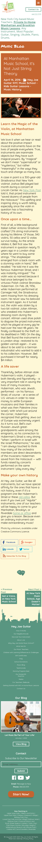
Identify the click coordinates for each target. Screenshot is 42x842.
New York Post (32, 190)
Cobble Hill (11, 829)
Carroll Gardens (21, 829)
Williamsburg (10, 827)
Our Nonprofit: (21, 674)
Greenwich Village (30, 815)
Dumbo (18, 825)
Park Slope (10, 825)
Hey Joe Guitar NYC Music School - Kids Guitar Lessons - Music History (21, 84)
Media (21, 679)
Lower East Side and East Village (15, 819)
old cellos (24, 497)
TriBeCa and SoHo (27, 813)
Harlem (24, 823)
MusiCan (21, 676)
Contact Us (33, 9)
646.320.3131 (36, 14)
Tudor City (32, 823)
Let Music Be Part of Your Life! (19, 735)
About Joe (21, 640)
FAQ (21, 659)
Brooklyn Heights (28, 825)
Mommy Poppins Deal (21, 671)
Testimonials (21, 668)
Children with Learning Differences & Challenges (21, 652)
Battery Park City (20, 817)
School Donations (21, 662)
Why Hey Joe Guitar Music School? (21, 643)
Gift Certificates (21, 656)
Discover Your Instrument (21, 637)
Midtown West (33, 819)
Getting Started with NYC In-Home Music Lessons (21, 685)
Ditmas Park (30, 827)
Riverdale (32, 829)
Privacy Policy (28, 839)
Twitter (26, 549)
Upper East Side (10, 815)
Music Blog (12, 46)
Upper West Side (13, 813)
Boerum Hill (21, 827)
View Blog (21, 744)
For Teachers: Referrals (21, 682)
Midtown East (13, 821)
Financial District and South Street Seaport (19, 822)
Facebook (10, 542)
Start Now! (21, 794)
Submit (21, 771)
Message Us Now (24, 784)
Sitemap (19, 839)
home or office (22, 513)
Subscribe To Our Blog (16, 556)
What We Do (21, 646)
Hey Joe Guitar (21, 626)
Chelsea (20, 815)
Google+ (28, 542)
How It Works (21, 631)
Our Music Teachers (21, 649)
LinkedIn (10, 549)
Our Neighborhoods (21, 634)
